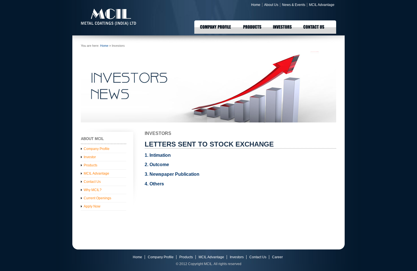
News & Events (293, 5)
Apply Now (92, 206)
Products (90, 165)
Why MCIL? (93, 190)
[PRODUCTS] (252, 26)
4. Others (154, 183)
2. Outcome (157, 164)
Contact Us (92, 182)
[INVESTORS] (282, 26)
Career (277, 257)
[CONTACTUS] (314, 26)
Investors (237, 257)
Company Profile (96, 149)
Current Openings (97, 198)
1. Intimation (158, 155)
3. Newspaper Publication (172, 174)
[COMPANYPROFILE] (216, 26)
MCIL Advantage (321, 5)
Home (255, 5)
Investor (90, 157)
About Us (271, 5)
